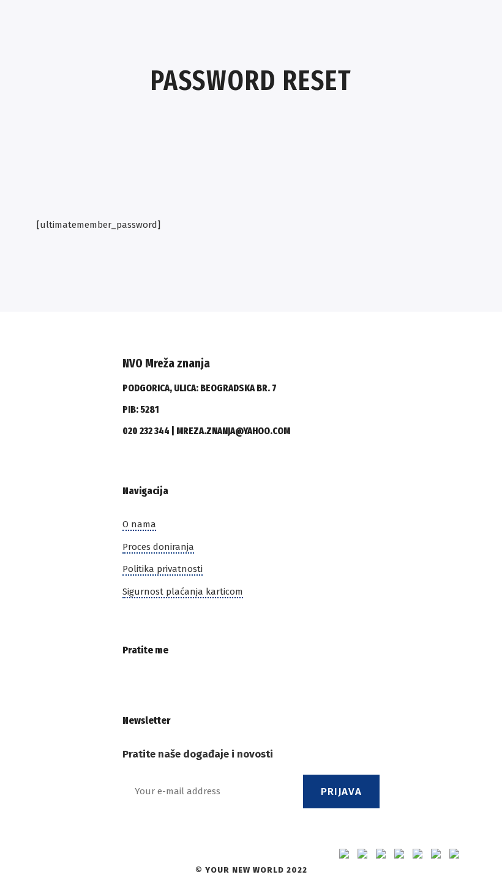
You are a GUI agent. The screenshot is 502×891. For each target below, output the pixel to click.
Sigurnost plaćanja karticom (182, 591)
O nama (139, 524)
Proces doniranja (158, 546)
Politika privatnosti (162, 568)
